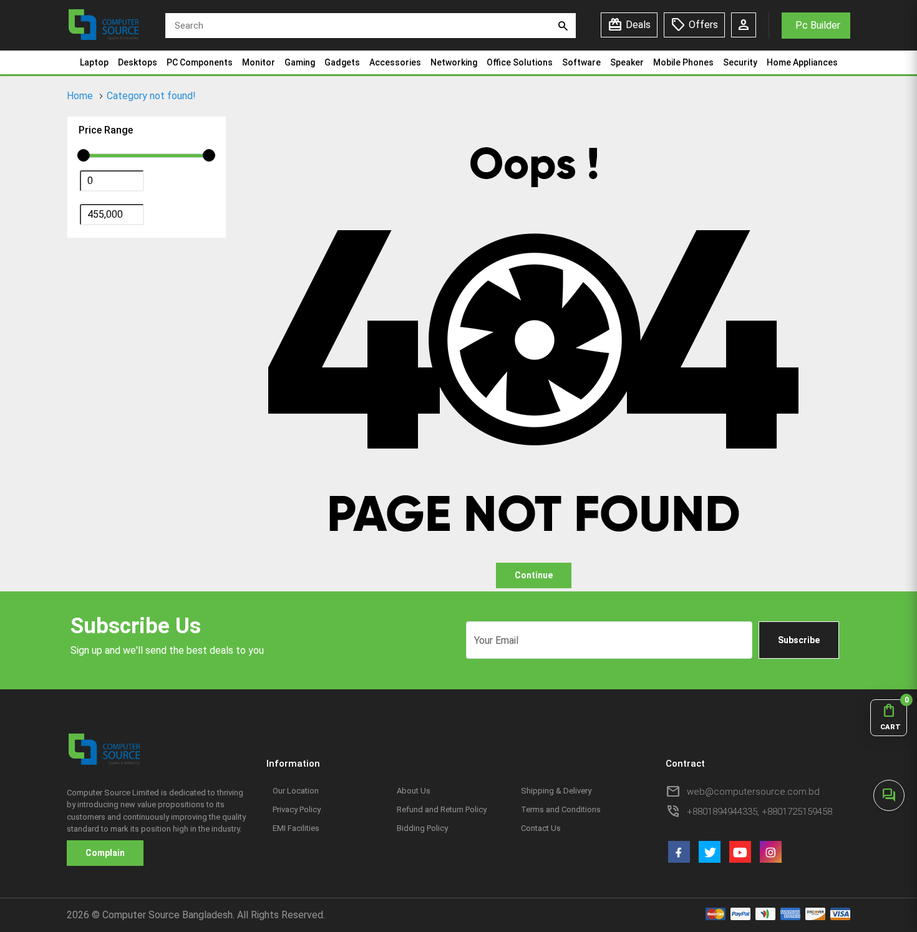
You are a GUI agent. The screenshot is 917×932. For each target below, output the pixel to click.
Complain (105, 853)
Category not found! (151, 96)
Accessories (395, 62)
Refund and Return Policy (442, 809)
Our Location (296, 790)
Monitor (258, 62)
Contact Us (541, 828)
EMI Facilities (296, 828)
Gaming (299, 62)
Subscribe (799, 640)
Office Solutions (520, 62)
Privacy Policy (297, 809)
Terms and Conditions (561, 809)
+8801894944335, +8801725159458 (759, 811)
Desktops (137, 62)
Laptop (94, 62)
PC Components (200, 62)
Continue (534, 575)
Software (581, 62)
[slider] (83, 155)
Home (80, 96)
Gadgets (342, 62)
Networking (453, 62)
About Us (413, 790)
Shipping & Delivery (556, 790)
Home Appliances (802, 62)
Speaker (627, 62)
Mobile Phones (683, 62)
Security (740, 62)
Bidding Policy (422, 828)
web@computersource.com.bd (753, 791)
